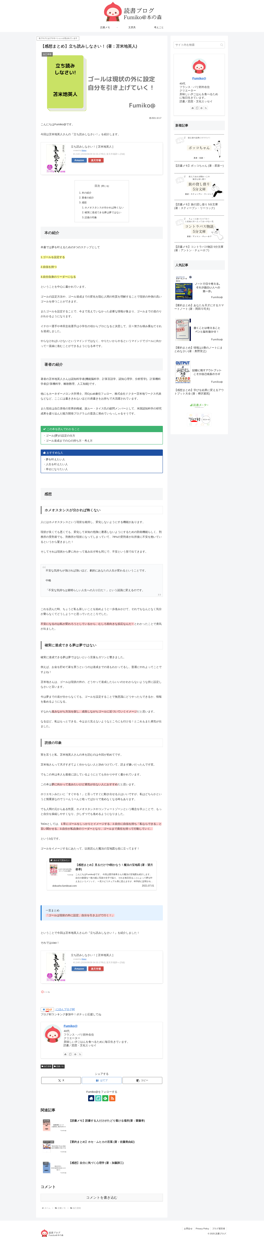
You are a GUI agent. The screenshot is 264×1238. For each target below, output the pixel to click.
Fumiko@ (71, 1026)
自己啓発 (47, 1066)
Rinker (84, 150)
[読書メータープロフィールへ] (199, 406)
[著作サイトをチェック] (65, 1054)
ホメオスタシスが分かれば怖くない (104, 207)
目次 (97, 185)
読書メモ (60, 1066)
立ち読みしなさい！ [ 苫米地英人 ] (92, 146)
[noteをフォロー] (70, 1054)
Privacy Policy (202, 1228)
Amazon (79, 160)
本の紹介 (87, 192)
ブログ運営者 (218, 1228)
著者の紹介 (88, 197)
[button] (142, 1080)
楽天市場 (96, 160)
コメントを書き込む (101, 1197)
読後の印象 (91, 217)
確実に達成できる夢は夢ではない (103, 212)
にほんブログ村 (65, 1009)
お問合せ (188, 1228)
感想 (84, 202)
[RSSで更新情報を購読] (80, 1054)
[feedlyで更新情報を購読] (75, 1054)
